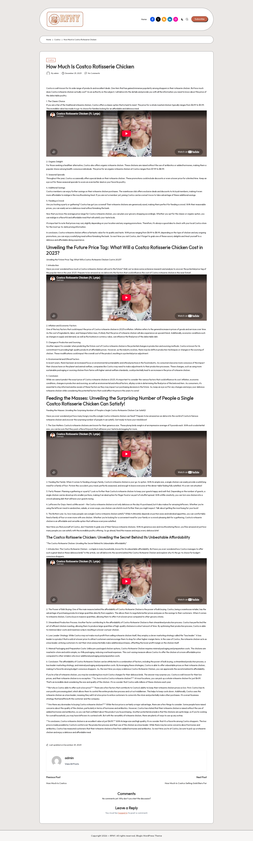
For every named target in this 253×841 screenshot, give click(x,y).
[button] (199, 19)
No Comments (94, 73)
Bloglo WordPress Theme (149, 835)
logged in (123, 812)
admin (69, 758)
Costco (51, 60)
